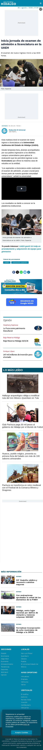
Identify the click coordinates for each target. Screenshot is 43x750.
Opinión (7, 320)
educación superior (20, 262)
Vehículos (24, 682)
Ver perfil (13, 132)
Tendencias (5, 667)
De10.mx (24, 697)
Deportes (4, 669)
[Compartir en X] (17, 272)
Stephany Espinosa (10, 325)
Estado (5, 126)
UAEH (7, 262)
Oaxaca (24, 659)
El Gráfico (24, 694)
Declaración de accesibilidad (21, 735)
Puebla (23, 661)
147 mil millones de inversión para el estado (17, 355)
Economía (4, 661)
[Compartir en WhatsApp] (21, 272)
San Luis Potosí (26, 653)
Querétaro (24, 656)
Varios (23, 684)
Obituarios (25, 708)
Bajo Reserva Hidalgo (11, 337)
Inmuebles (25, 676)
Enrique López (9, 351)
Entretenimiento (7, 664)
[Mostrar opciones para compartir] (40, 9)
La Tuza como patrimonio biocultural (14, 329)
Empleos (24, 679)
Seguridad (5, 659)
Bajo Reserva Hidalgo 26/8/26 (15, 340)
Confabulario (26, 705)
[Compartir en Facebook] (13, 272)
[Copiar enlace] (28, 272)
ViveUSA (24, 702)
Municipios (5, 656)
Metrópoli (4, 672)
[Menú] (40, 3)
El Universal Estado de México (29, 665)
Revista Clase (26, 699)
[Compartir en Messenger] (25, 272)
